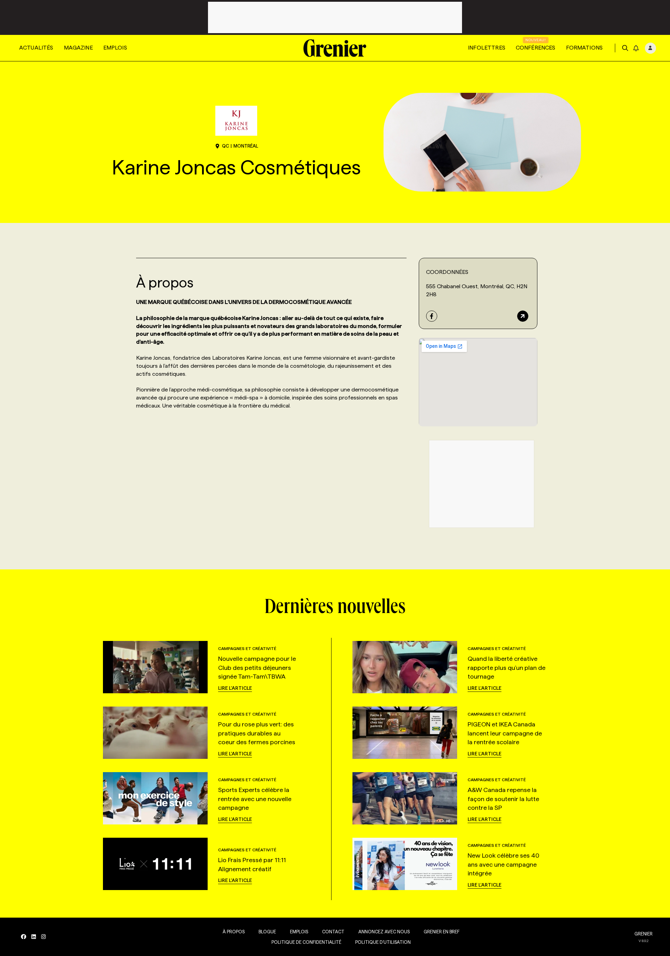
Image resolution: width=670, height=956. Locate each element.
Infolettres (486, 48)
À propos (234, 931)
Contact (333, 931)
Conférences (536, 48)
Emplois (115, 48)
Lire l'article (235, 688)
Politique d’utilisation (383, 942)
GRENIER (643, 933)
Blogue (267, 931)
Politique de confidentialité (306, 942)
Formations (584, 48)
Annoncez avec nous (384, 931)
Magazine (78, 48)
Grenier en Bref (442, 931)
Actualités (36, 48)
